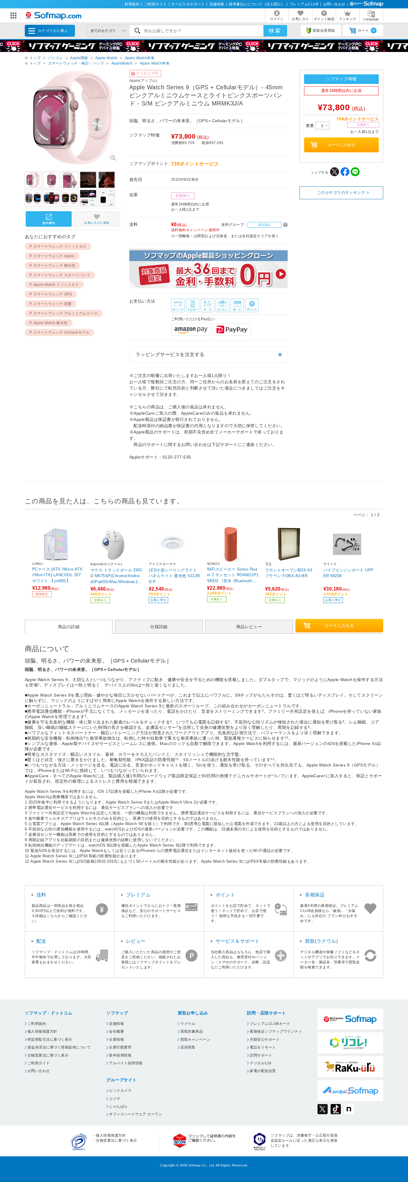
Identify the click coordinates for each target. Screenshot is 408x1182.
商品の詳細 (68, 626)
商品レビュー (249, 626)
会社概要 (116, 1031)
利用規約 (132, 4)
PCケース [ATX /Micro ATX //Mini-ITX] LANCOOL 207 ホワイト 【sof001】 (57, 575)
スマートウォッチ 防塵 (52, 304)
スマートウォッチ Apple (54, 256)
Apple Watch (106, 58)
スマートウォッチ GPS (52, 294)
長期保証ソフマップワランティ (276, 1031)
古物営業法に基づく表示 (47, 1055)
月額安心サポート (265, 1039)
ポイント (225, 894)
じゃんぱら (118, 1106)
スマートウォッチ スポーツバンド (62, 275)
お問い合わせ (334, 4)
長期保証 (315, 894)
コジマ (114, 1099)
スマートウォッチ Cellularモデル (61, 332)
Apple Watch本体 (139, 58)
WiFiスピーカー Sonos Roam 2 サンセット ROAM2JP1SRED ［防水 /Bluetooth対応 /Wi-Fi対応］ (233, 575)
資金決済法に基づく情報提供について (59, 1047)
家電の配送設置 (263, 1071)
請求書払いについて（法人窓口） (257, 4)
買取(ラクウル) (321, 941)
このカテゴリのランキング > (343, 192)
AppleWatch (122, 63)
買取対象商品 (191, 1031)
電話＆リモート (263, 1047)
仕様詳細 (159, 626)
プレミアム (138, 894)
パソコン (55, 58)
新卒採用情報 (120, 1055)
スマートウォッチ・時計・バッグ (76, 63)
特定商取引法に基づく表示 (49, 1039)
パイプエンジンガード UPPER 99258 (348, 573)
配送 (41, 941)
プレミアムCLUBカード (270, 1024)
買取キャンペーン (195, 1039)
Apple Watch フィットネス (56, 285)
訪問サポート (261, 1055)
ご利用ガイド (155, 4)
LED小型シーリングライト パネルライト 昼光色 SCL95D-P (174, 576)
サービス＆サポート (188, 4)
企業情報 (116, 1039)
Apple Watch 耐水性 (50, 323)
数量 (310, 125)
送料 (41, 894)
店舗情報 (216, 4)
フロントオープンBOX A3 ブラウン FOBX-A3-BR (288, 573)
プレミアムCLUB (303, 4)
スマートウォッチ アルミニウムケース (65, 313)
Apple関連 (79, 58)
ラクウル (187, 1024)
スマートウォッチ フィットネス (60, 246)
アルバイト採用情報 (125, 1063)
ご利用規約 (36, 1024)
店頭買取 (187, 1047)
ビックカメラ (120, 1091)
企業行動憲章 (120, 1047)
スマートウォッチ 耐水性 (54, 265)
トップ (35, 58)
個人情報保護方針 (42, 1031)
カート (366, 30)
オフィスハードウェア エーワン (135, 1114)
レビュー (136, 941)
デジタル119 (260, 1063)
